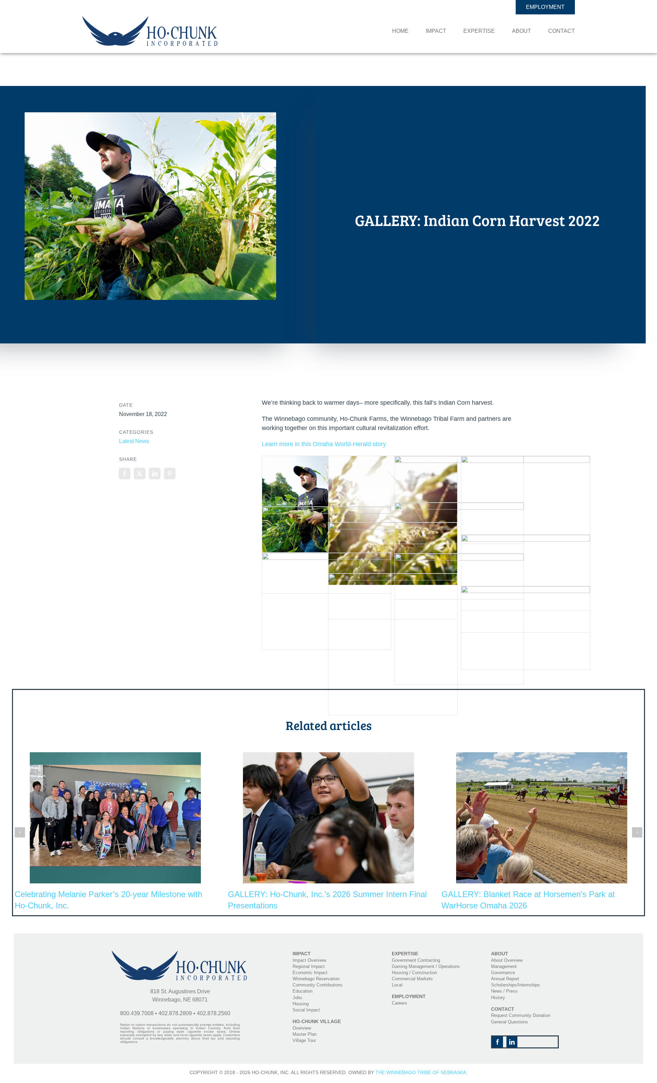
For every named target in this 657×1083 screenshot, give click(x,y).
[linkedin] (511, 1041)
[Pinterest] (169, 473)
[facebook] (497, 1041)
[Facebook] (124, 473)
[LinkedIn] (154, 473)
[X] (139, 473)
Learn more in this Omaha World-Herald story (324, 444)
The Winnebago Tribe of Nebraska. (421, 1072)
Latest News (134, 441)
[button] (20, 832)
